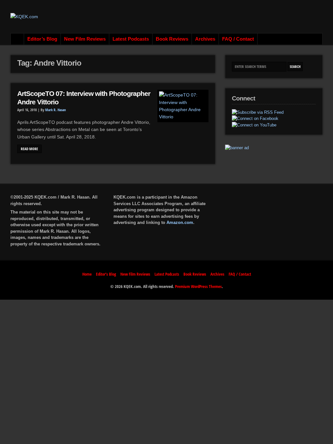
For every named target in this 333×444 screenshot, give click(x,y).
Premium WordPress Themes (198, 286)
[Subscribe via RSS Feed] (258, 112)
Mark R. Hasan (55, 110)
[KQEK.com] (24, 16)
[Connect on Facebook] (255, 118)
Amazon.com (179, 222)
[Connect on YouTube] (254, 125)
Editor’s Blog (42, 39)
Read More (29, 149)
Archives (205, 39)
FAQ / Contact (238, 39)
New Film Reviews (85, 39)
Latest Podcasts (131, 39)
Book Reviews (172, 39)
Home (17, 39)
